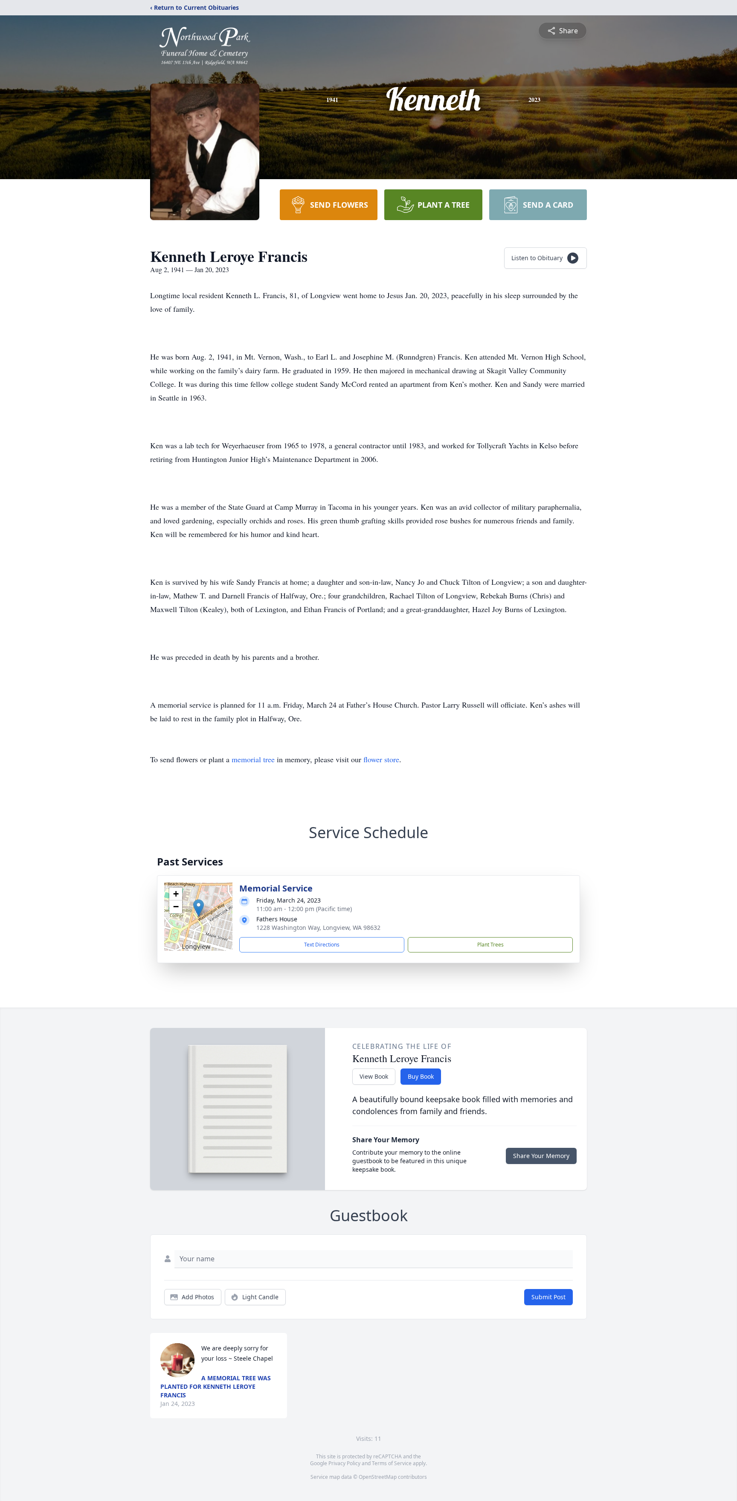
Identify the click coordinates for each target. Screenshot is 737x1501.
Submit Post (548, 1297)
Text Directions (321, 944)
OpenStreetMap (378, 1477)
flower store (381, 759)
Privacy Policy (344, 1463)
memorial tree (253, 759)
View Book (374, 1076)
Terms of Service (392, 1463)
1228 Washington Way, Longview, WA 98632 (318, 927)
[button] (198, 908)
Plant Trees (490, 944)
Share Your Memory (541, 1156)
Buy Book (421, 1076)
